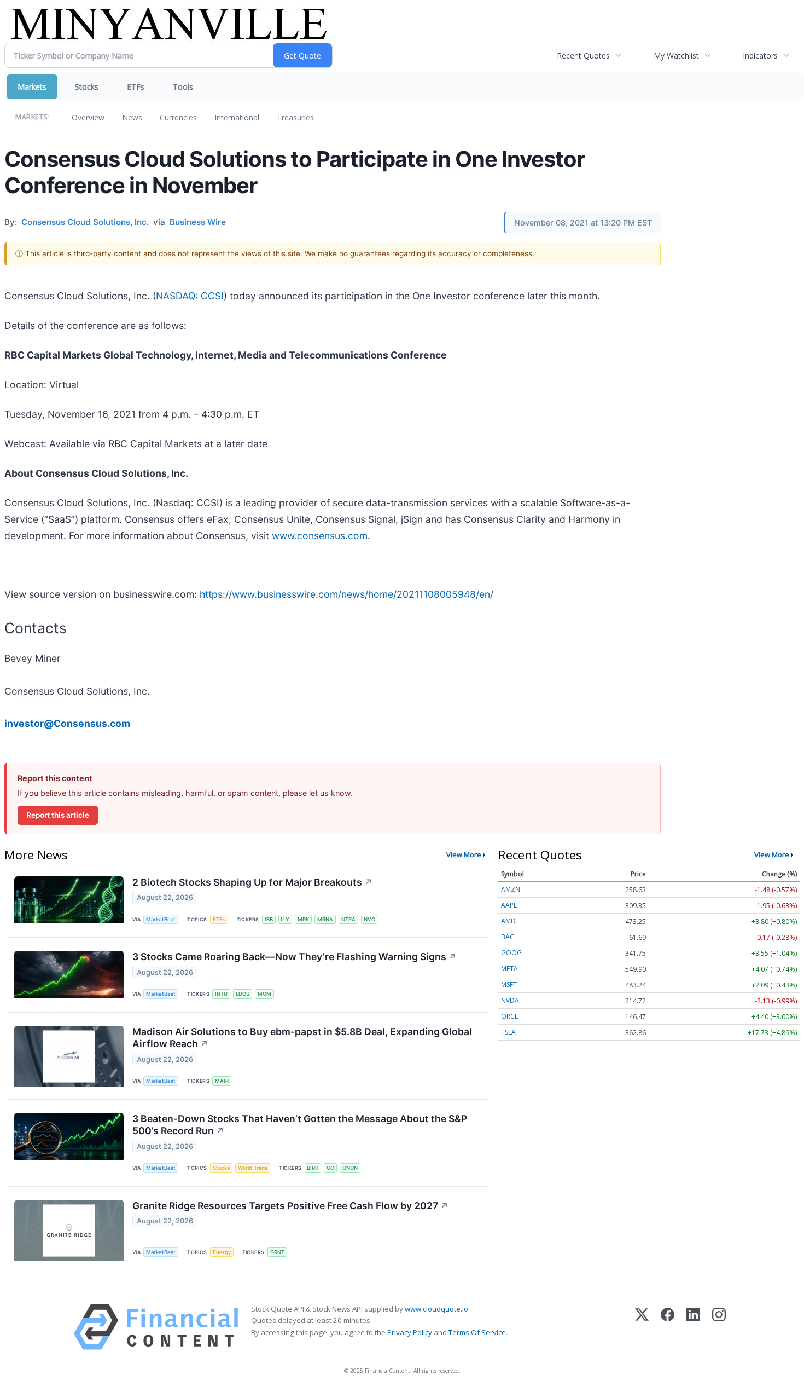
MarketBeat (161, 919)
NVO (369, 919)
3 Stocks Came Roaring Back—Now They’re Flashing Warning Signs (294, 956)
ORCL (509, 1016)
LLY (285, 919)
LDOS (242, 994)
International (236, 117)
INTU (221, 994)
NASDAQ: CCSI (190, 296)
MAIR (222, 1081)
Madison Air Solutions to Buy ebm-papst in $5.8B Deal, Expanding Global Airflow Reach (302, 1038)
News (132, 117)
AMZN (510, 889)
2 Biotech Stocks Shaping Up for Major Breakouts (252, 882)
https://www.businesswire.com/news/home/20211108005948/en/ (346, 594)
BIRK (312, 1168)
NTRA (348, 919)
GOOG (511, 952)
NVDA (510, 1000)
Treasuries (295, 117)
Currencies (178, 117)
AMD (508, 921)
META (509, 968)
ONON (350, 1168)
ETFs (135, 87)
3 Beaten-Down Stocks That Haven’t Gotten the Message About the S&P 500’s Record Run (299, 1125)
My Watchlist (676, 55)
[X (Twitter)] (642, 1327)
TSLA (508, 1032)
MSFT (509, 984)
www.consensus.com (320, 535)
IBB (269, 919)
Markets (32, 87)
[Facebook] (667, 1327)
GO (330, 1168)
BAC (507, 937)
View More (463, 854)
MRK (303, 919)
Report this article (57, 815)
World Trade (253, 1168)
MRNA (325, 919)
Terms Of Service (477, 1332)
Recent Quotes (583, 55)
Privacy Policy (409, 1332)
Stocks (86, 87)
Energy (222, 1252)
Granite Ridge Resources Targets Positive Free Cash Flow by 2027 (290, 1205)
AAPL (509, 905)
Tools (183, 87)
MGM (264, 994)
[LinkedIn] (693, 1327)
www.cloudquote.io (436, 1309)
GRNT (277, 1252)
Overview (88, 117)
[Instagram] (719, 1327)
